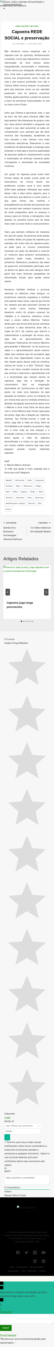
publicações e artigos (15, 503)
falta (15, 492)
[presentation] (27, 581)
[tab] (21, 621)
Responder (6, 1312)
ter (39, 503)
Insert (5, 1327)
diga (38, 486)
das (18, 486)
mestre (9, 497)
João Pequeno (22, 1267)
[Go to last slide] (8, 592)
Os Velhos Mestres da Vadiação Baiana (40, 527)
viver (8, 509)
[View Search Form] (41, 6)
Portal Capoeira (8, 1335)
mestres (20, 497)
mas (41, 492)
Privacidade (32, 1271)
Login (7, 1117)
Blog (12, 1267)
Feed (23, 1271)
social (31, 503)
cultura (9, 486)
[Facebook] (18, 1252)
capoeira (39, 480)
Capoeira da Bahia (37, 1267)
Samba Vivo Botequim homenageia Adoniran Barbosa (12, 531)
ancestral (19, 480)
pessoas (39, 497)
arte (30, 480)
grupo (24, 492)
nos (30, 497)
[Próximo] (46, 592)
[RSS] (43, 1261)
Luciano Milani (19, 44)
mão (32, 492)
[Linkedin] (35, 1261)
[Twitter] (26, 1252)
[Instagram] (35, 1252)
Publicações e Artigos (27, 26)
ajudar (9, 480)
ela (7, 492)
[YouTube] (43, 1252)
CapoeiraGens (13, 1271)
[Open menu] (48, 6)
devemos (28, 486)
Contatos (42, 1271)
